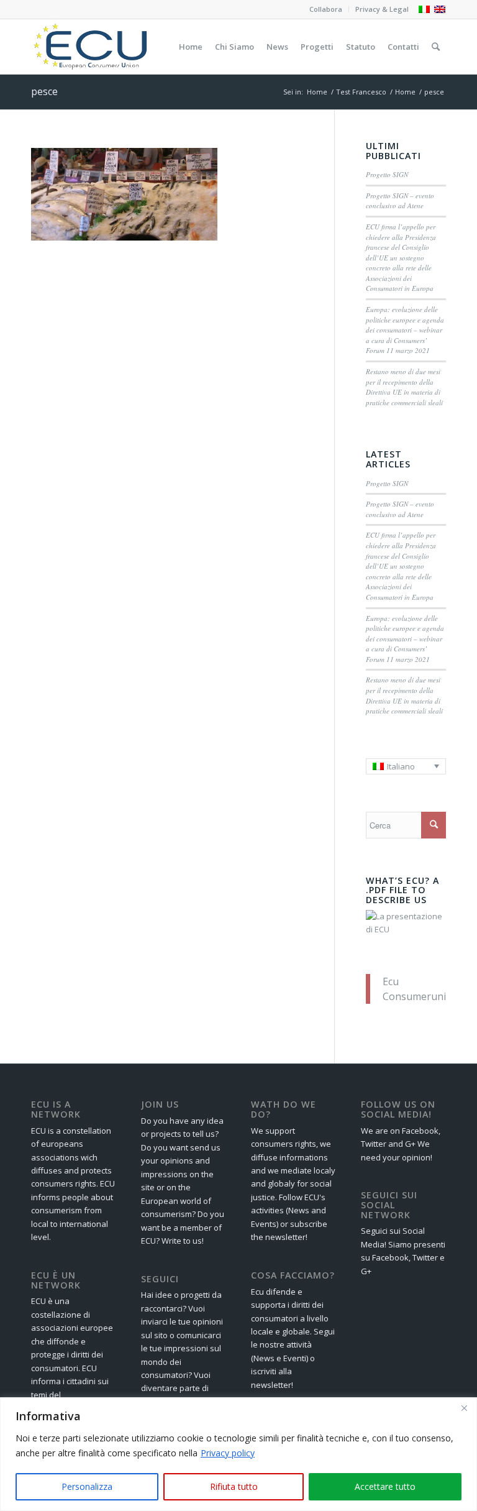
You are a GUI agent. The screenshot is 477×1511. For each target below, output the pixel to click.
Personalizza (86, 1486)
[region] (238, 1454)
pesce (44, 91)
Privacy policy (228, 1453)
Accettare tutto (385, 1486)
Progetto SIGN (387, 174)
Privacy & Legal (382, 9)
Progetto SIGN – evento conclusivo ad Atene (400, 201)
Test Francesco (361, 91)
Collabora (325, 9)
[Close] (464, 1407)
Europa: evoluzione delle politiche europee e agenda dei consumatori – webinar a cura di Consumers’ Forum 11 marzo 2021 (405, 330)
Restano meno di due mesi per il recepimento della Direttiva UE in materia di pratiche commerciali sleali (404, 387)
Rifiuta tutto (234, 1486)
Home (317, 91)
